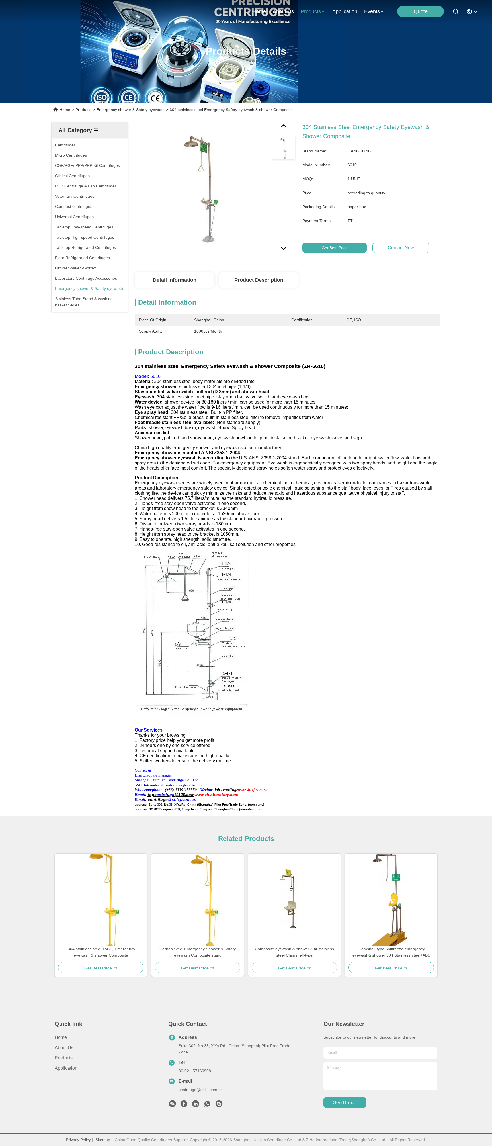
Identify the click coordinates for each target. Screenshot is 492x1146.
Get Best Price (335, 247)
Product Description (258, 280)
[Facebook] (184, 1105)
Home (259, 11)
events (372, 11)
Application (66, 1068)
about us (283, 11)
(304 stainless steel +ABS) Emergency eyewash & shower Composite (100, 952)
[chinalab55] (219, 1105)
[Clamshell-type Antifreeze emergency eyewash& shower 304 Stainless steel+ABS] (391, 900)
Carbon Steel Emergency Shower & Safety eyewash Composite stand (197, 952)
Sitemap (102, 1139)
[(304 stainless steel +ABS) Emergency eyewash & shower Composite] (101, 899)
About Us (64, 1047)
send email (345, 1102)
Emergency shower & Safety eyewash (131, 109)
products (311, 11)
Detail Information (174, 280)
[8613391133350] (207, 1105)
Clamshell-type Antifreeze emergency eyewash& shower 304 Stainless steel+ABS (391, 952)
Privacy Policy (78, 1139)
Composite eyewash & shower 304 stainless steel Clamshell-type (294, 952)
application (344, 11)
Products (83, 109)
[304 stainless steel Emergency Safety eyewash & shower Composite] (201, 188)
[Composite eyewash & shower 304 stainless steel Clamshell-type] (294, 900)
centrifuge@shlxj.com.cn (201, 1089)
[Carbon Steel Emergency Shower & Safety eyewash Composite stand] (197, 900)
